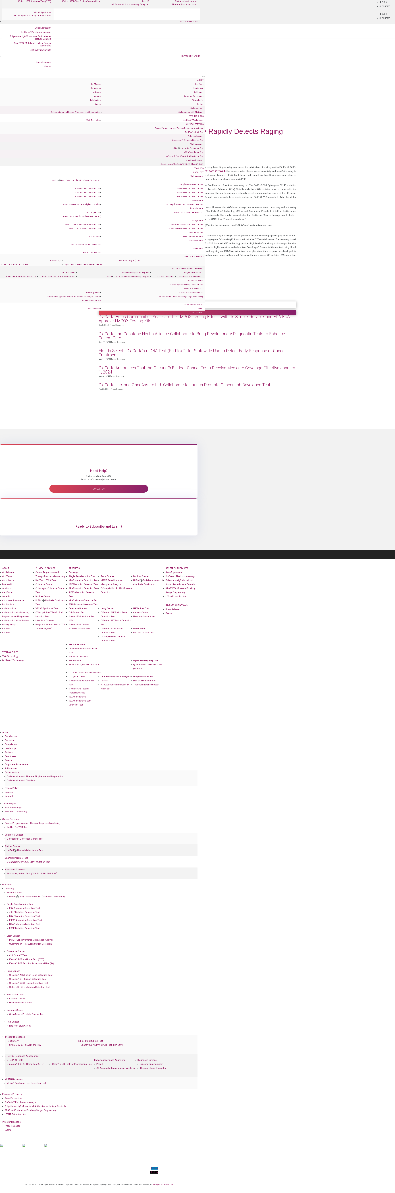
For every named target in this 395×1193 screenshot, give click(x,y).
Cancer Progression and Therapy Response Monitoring (179, 128)
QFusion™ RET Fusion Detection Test (187, 224)
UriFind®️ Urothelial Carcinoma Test (188, 148)
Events (47, 66)
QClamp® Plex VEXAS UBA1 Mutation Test (185, 156)
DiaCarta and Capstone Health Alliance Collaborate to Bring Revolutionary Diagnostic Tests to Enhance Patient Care (192, 335)
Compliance (96, 88)
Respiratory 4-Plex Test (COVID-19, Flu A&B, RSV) (182, 164)
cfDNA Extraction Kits (40, 50)
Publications (95, 100)
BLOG (384, 2)
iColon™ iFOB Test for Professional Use (58, 276)
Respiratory (55, 260)
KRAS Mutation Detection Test (88, 188)
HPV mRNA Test (196, 232)
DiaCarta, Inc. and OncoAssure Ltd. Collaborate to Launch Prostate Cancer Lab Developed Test (184, 384)
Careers (97, 104)
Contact (200, 104)
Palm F (110, 276)
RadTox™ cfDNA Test (194, 132)
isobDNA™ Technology (193, 120)
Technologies (196, 116)
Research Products (190, 22)
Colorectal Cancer (196, 136)
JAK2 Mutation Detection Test (190, 188)
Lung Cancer (198, 220)
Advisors (97, 92)
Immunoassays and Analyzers (135, 272)
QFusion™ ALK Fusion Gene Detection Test (82, 224)
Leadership (198, 88)
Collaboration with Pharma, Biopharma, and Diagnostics (75, 112)
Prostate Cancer (196, 240)
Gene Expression (43, 28)
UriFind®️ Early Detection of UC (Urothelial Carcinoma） (76, 180)
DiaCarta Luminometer (166, 276)
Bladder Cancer (197, 144)
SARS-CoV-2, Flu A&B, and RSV (14, 264)
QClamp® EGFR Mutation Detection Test (186, 228)
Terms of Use (168, 1184)
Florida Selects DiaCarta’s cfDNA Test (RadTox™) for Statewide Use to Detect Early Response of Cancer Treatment (192, 352)
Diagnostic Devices (192, 272)
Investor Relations (190, 56)
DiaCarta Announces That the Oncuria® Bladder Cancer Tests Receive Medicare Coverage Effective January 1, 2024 (197, 370)
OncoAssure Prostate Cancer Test (86, 244)
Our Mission (96, 84)
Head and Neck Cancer (193, 236)
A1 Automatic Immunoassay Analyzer (130, 4)
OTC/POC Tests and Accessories (188, 268)
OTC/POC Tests (68, 272)
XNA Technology (93, 120)
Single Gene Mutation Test (192, 184)
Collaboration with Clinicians (191, 112)
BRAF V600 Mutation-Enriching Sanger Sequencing (32, 44)
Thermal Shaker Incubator (184, 4)
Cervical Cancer (94, 236)
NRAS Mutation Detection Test (88, 196)
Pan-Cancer (198, 248)
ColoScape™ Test (93, 212)
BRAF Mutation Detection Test (88, 192)
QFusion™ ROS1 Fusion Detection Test (84, 228)
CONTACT (385, 6)
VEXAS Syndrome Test (194, 152)
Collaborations (197, 108)
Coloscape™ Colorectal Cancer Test (188, 140)
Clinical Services (195, 124)
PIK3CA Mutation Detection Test (190, 192)
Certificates (198, 92)
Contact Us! (99, 488)
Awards (97, 96)
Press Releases (43, 62)
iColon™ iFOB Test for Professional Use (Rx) (82, 216)
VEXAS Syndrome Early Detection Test (32, 15)
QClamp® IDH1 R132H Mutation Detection (185, 204)
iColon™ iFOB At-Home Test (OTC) (189, 212)
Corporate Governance (193, 96)
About (200, 80)
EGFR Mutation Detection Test (190, 196)
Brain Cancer (198, 200)
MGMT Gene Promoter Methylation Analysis (82, 204)
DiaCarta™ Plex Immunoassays (36, 32)
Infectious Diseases (195, 160)
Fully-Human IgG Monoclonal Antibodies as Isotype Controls (30, 37)
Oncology (198, 172)
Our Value (199, 84)
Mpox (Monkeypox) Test (129, 260)
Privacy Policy (198, 100)
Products (199, 168)
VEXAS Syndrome (42, 12)
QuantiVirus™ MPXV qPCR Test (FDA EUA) (83, 264)
